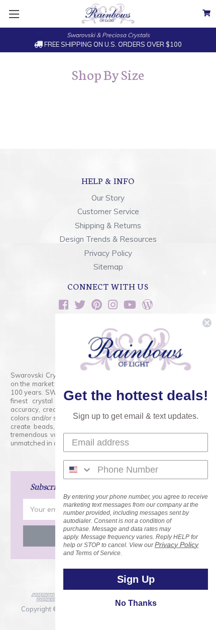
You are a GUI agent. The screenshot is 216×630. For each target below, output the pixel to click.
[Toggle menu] (14, 14)
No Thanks (136, 603)
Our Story (108, 198)
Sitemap (108, 267)
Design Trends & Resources (108, 239)
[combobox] (78, 470)
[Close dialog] (207, 323)
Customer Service (108, 211)
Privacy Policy (108, 253)
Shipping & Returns (108, 225)
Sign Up (136, 579)
